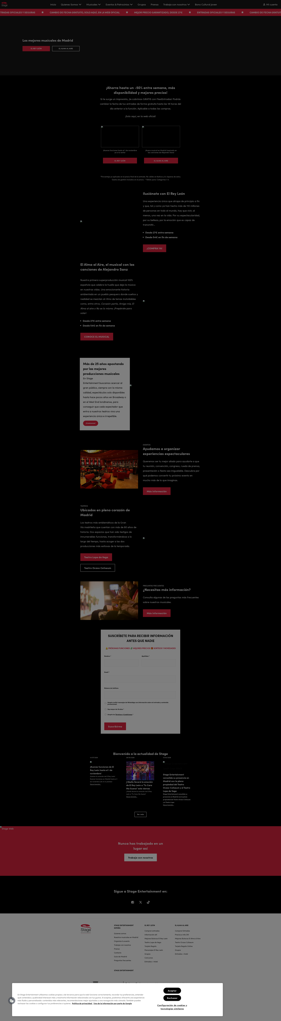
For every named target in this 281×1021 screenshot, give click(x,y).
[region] (117, 999)
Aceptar (172, 990)
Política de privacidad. (82, 1003)
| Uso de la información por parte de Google (112, 1003)
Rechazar (172, 997)
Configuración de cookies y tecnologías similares (172, 1007)
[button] (11, 1000)
